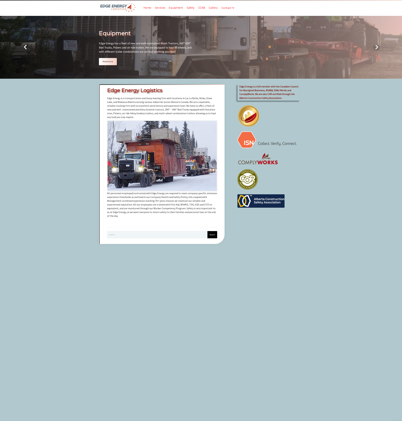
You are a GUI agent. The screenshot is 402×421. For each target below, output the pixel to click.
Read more (108, 61)
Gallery (213, 7)
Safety (191, 7)
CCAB (201, 7)
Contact (226, 7)
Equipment (176, 7)
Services (160, 7)
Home (147, 7)
